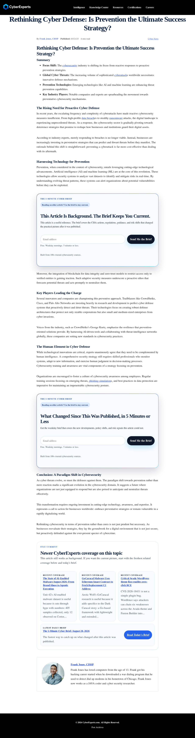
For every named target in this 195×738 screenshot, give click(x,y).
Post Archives (97, 727)
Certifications (134, 7)
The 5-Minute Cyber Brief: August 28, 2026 (66, 631)
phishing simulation (100, 380)
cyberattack (120, 75)
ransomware (116, 118)
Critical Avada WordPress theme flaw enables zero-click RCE (135, 582)
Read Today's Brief (138, 635)
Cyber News (153, 38)
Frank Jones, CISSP (49, 38)
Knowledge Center (98, 7)
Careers (150, 7)
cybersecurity (69, 65)
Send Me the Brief (141, 239)
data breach (88, 118)
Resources (118, 7)
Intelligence (79, 7)
